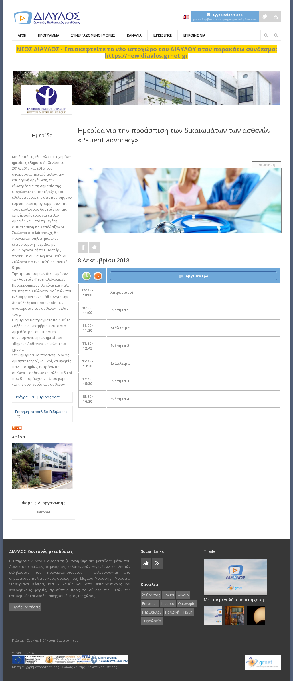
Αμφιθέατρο (197, 276)
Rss (275, 16)
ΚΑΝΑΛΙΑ (134, 35)
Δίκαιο (183, 595)
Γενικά (169, 595)
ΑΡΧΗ (22, 35)
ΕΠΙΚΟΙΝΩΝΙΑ (194, 35)
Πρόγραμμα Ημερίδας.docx (37, 397)
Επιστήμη (266, 164)
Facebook (83, 247)
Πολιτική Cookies (25, 640)
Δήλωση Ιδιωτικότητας (60, 640)
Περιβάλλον (151, 612)
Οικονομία (186, 603)
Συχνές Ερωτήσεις (25, 607)
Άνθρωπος (151, 595)
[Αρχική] (46, 17)
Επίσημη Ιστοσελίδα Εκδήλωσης (41, 411)
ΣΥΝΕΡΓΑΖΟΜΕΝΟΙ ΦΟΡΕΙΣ (93, 35)
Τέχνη (187, 612)
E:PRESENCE (162, 35)
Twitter (264, 16)
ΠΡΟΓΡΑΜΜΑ (48, 35)
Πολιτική (172, 612)
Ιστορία (167, 603)
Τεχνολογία (151, 620)
